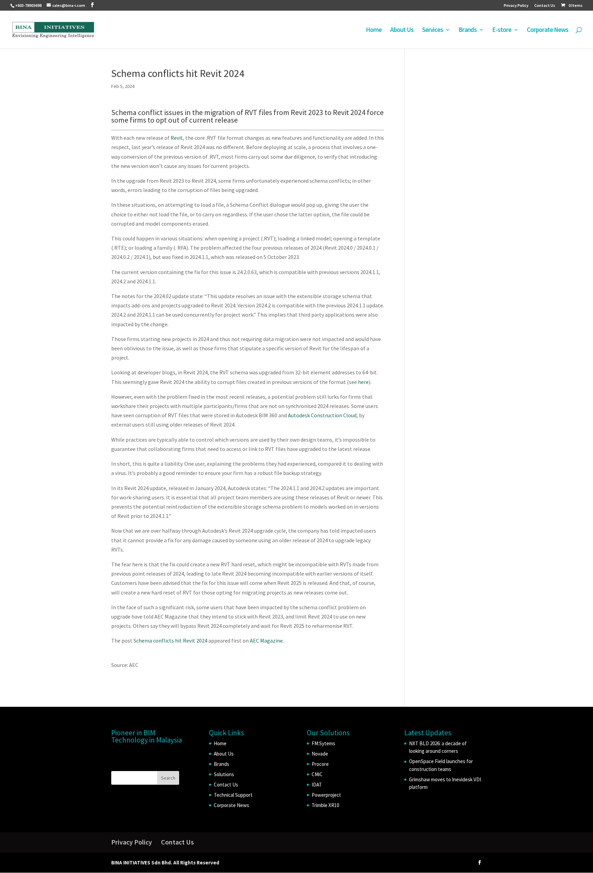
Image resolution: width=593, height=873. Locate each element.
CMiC (317, 774)
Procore (320, 764)
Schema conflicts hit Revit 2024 (170, 640)
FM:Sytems (323, 743)
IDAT (317, 784)
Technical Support (233, 795)
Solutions (224, 774)
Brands (467, 30)
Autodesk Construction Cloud (322, 415)
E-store (501, 30)
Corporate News (547, 30)
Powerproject (326, 795)
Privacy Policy (516, 5)
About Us (402, 30)
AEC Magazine (266, 640)
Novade (320, 753)
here (363, 381)
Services (432, 30)
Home (374, 30)
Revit (177, 137)
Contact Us (544, 5)
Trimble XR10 (325, 805)
